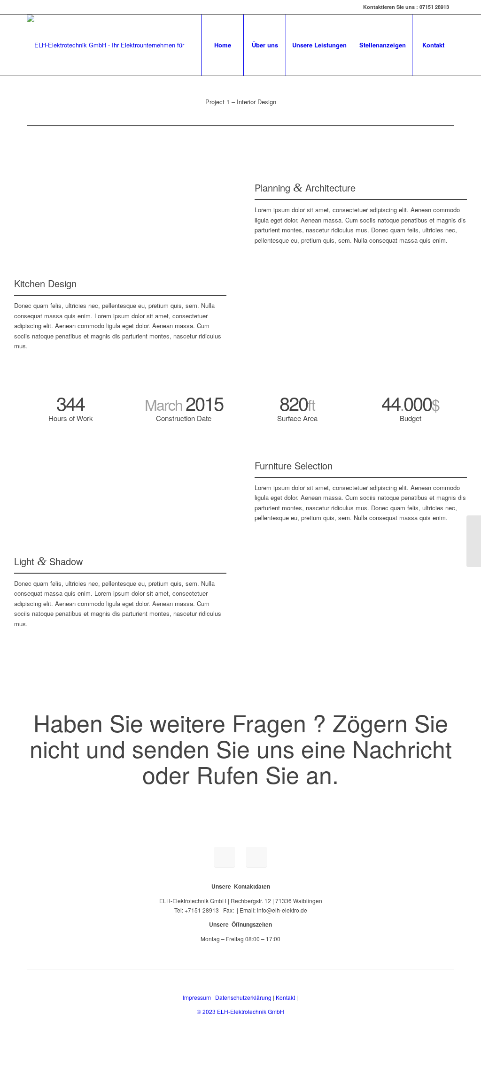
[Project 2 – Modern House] (473, 541)
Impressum (197, 997)
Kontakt (285, 997)
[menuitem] (222, 45)
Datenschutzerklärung (243, 997)
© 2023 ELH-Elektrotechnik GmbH (240, 1011)
